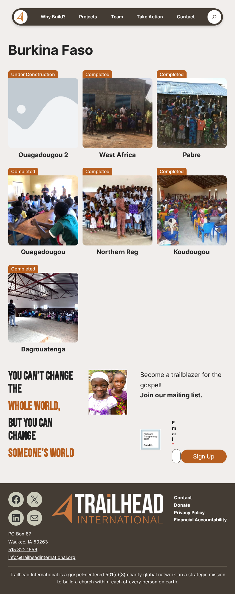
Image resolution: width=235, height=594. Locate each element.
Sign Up (203, 456)
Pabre (192, 154)
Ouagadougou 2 (43, 154)
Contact (183, 497)
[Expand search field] (214, 17)
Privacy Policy (189, 512)
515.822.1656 (22, 549)
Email (174, 433)
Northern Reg (117, 252)
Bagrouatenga (43, 349)
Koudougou (192, 252)
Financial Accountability (200, 519)
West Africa (117, 154)
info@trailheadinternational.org (41, 557)
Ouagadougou (43, 252)
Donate (182, 505)
